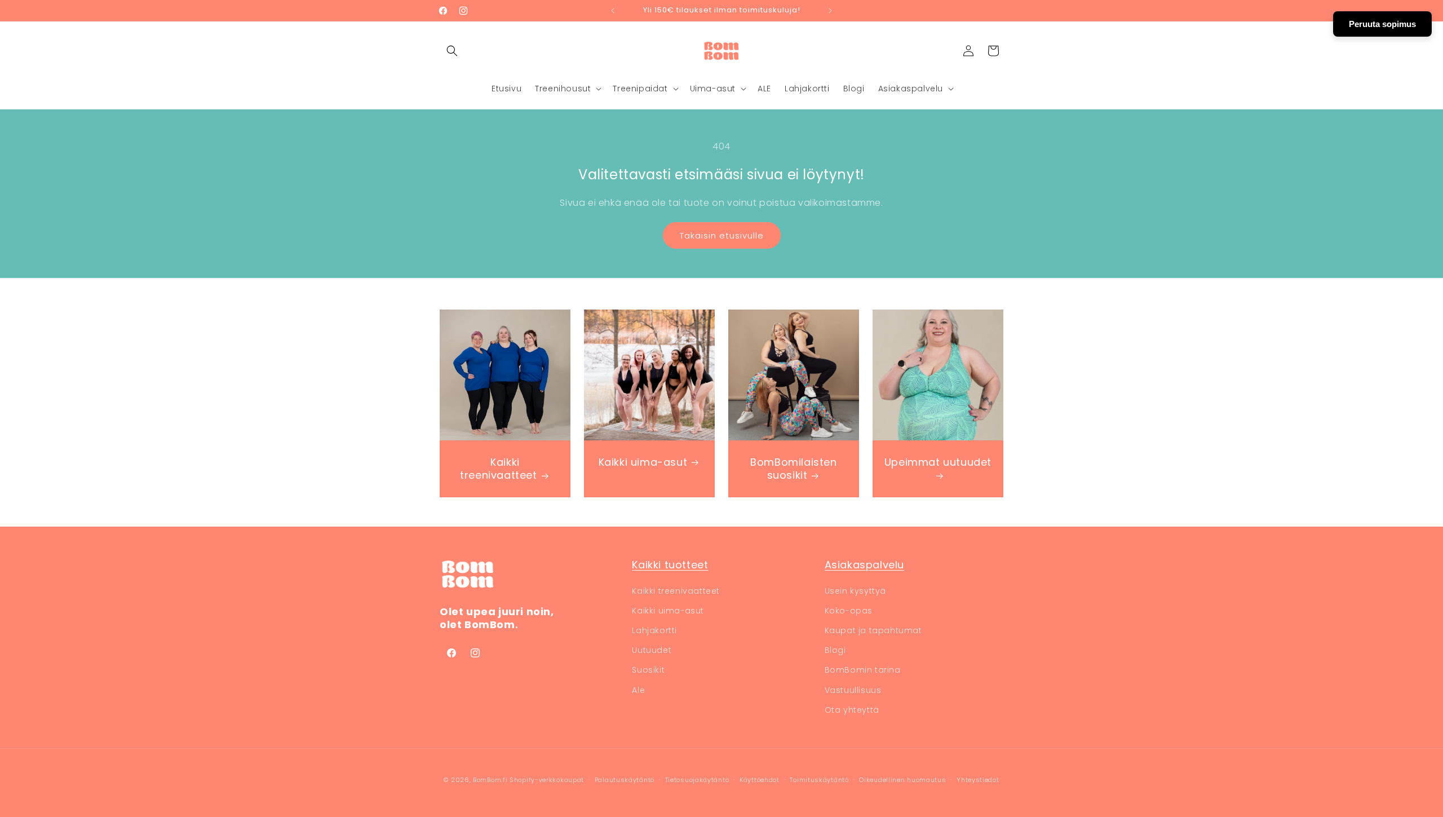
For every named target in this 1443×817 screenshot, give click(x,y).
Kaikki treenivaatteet (498, 469)
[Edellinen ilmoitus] (612, 10)
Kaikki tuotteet (670, 565)
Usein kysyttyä (855, 591)
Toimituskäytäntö (819, 779)
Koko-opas (849, 610)
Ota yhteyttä (852, 710)
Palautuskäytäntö (624, 779)
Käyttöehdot (760, 779)
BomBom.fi (490, 779)
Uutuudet (651, 650)
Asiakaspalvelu (864, 565)
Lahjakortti (654, 630)
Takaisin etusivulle (722, 235)
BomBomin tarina (863, 669)
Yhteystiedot (978, 779)
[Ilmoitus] (830, 10)
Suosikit (648, 669)
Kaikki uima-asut (643, 462)
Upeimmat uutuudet (937, 462)
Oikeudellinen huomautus (902, 779)
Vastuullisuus (853, 690)
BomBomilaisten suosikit (793, 469)
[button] (452, 50)
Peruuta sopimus (1382, 24)
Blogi (835, 650)
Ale (638, 690)
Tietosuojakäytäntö (697, 779)
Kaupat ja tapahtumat (873, 630)
